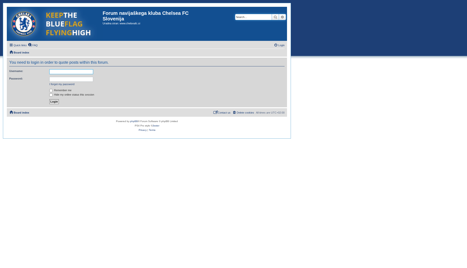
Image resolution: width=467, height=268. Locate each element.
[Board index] (55, 24)
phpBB (134, 121)
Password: (16, 78)
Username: (16, 71)
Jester (156, 125)
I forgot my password (61, 84)
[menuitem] (33, 45)
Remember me (62, 90)
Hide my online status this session (73, 94)
